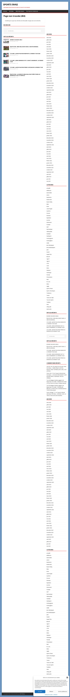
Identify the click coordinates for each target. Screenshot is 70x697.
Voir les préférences (62, 691)
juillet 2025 (49, 67)
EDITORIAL (11, 11)
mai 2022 (49, 153)
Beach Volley (49, 202)
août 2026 (49, 37)
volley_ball (49, 306)
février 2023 (49, 133)
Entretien (49, 215)
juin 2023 (49, 124)
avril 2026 (49, 46)
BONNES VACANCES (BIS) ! (16, 39)
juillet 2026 (49, 39)
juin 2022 (49, 151)
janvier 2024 (49, 108)
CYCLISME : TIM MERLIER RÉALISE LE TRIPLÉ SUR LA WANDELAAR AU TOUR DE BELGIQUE (56, 388)
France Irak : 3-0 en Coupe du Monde (55, 373)
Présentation (49, 277)
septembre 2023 (50, 117)
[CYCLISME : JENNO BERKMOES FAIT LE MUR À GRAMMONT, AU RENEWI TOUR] (6, 63)
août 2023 (49, 119)
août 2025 (49, 65)
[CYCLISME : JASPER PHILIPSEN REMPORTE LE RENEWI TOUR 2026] (6, 56)
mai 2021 (49, 181)
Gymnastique (49, 229)
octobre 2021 (49, 169)
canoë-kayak (49, 208)
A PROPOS (55, 694)
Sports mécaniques (51, 290)
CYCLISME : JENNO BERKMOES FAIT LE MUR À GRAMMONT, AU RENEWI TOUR (26, 61)
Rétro (48, 284)
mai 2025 (49, 71)
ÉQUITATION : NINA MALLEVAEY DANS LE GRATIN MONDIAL (24, 46)
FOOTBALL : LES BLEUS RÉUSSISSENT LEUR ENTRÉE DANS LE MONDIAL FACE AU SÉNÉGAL (56, 376)
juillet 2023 (49, 122)
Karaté (48, 252)
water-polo (49, 309)
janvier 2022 (49, 163)
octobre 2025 (49, 60)
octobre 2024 (49, 87)
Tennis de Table (50, 297)
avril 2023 (49, 128)
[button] (67, 677)
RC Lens (48, 281)
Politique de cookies (49, 694)
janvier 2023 (49, 135)
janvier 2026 (49, 53)
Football (48, 224)
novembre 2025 (50, 58)
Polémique (49, 272)
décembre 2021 (50, 165)
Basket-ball (49, 199)
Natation (48, 270)
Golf (47, 227)
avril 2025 (49, 74)
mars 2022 (49, 158)
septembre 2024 (50, 90)
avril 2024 (49, 101)
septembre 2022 (50, 144)
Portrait (48, 274)
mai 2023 (49, 126)
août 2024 (49, 92)
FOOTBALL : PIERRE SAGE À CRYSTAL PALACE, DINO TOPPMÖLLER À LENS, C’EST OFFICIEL (57, 369)
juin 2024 (49, 97)
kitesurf (48, 256)
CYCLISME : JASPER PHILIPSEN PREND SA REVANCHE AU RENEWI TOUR (26, 67)
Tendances (49, 293)
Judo (48, 249)
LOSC (48, 263)
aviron (48, 195)
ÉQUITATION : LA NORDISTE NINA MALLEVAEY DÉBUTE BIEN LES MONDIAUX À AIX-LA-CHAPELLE (25, 75)
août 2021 (49, 174)
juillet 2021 (49, 176)
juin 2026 (49, 42)
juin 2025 (49, 69)
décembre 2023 (50, 110)
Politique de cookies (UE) (32, 11)
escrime (48, 220)
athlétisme (49, 190)
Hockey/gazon (50, 238)
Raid (47, 279)
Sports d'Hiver (50, 288)
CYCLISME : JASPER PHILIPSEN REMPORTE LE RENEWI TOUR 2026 (25, 53)
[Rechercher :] (24, 31)
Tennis (48, 295)
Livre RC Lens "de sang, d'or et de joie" (55, 366)
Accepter (40, 691)
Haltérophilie (49, 231)
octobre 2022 (49, 142)
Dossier (48, 213)
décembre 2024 (50, 83)
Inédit (48, 243)
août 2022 (49, 147)
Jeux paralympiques (51, 247)
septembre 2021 (50, 172)
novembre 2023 (50, 112)
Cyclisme (48, 211)
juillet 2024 (49, 94)
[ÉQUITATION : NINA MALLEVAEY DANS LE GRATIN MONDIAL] (6, 49)
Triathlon (49, 302)
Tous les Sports (50, 300)
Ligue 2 (48, 261)
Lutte (48, 265)
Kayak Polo (49, 254)
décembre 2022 (50, 138)
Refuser (51, 691)
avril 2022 (49, 156)
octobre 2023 (49, 115)
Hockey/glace (49, 240)
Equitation (49, 217)
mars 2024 (49, 103)
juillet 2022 (49, 149)
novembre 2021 (50, 167)
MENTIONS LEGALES (20, 11)
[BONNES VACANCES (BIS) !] (6, 42)
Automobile (49, 192)
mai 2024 (49, 99)
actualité (48, 188)
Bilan (48, 204)
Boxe (48, 206)
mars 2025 (49, 76)
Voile (48, 304)
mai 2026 (49, 44)
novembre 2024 (50, 85)
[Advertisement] (57, 23)
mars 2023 (49, 131)
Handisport (49, 236)
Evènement (49, 222)
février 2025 (49, 78)
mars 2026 (49, 49)
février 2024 (49, 106)
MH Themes (22, 694)
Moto (48, 268)
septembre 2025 (50, 62)
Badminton (49, 197)
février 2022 (49, 160)
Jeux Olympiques (50, 245)
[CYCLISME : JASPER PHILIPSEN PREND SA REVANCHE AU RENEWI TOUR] (6, 70)
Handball (48, 233)
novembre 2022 (50, 140)
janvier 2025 (49, 81)
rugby (48, 286)
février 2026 (49, 51)
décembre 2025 (50, 55)
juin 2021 (49, 179)
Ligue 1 (48, 259)
